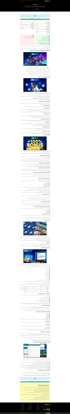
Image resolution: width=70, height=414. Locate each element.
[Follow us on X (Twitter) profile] (49, 413)
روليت (35, 125)
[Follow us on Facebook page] (48, 413)
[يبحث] (20, 1)
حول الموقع (38, 409)
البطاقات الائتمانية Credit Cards (28, 409)
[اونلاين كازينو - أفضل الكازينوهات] (47, 1)
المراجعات (23, 410)
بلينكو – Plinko (22, 409)
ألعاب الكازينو (40, 96)
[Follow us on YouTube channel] (47, 413)
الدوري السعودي (38, 366)
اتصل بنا (38, 410)
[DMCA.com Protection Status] (44, 409)
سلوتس (40, 120)
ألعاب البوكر (40, 130)
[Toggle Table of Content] (49, 48)
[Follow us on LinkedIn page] (46, 413)
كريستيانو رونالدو (36, 365)
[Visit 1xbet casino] (35, 16)
